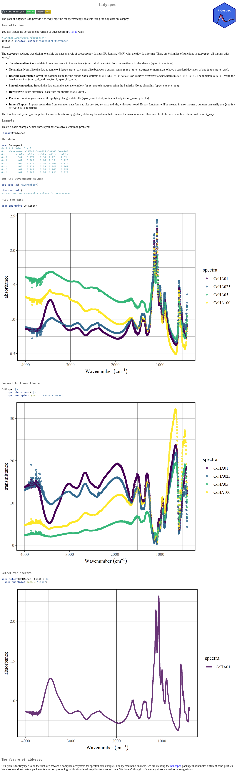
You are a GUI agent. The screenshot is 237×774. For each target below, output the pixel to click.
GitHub (73, 31)
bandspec (175, 766)
